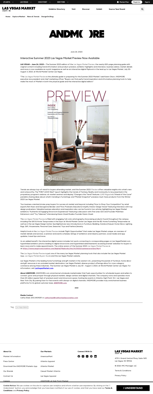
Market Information (12, 356)
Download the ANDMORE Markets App (20, 366)
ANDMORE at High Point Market (54, 381)
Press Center (8, 361)
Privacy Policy (120, 375)
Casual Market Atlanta (50, 371)
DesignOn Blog (47, 17)
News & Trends (33, 17)
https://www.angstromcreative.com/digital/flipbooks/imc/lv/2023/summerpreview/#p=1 (62, 248)
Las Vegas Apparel (48, 376)
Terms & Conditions (123, 371)
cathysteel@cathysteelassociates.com (61, 298)
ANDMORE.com (60, 283)
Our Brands (8, 371)
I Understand (133, 388)
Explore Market (19, 17)
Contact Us (8, 376)
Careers (6, 381)
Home (8, 17)
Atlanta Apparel (48, 361)
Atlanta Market (47, 366)
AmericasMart (47, 356)
